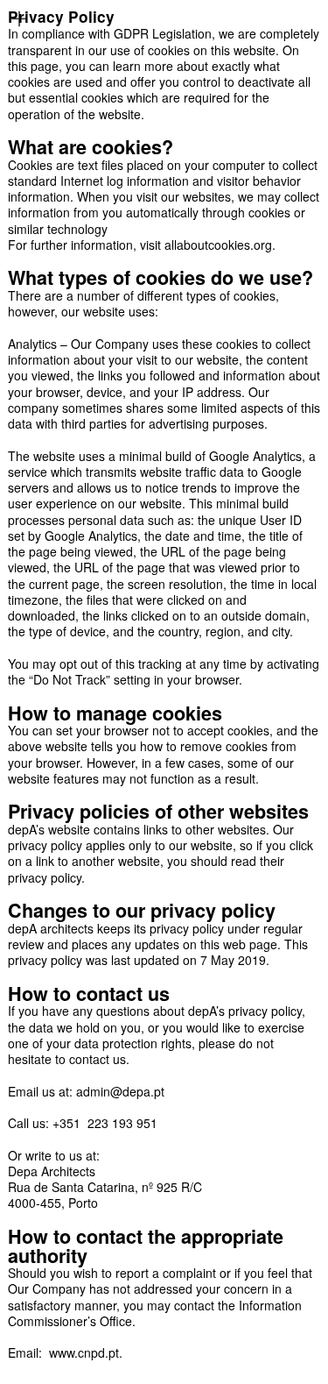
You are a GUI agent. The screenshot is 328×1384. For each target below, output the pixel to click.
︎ (19, 19)
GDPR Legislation (163, 33)
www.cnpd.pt (84, 1352)
